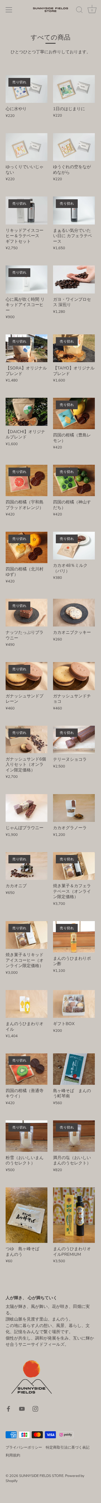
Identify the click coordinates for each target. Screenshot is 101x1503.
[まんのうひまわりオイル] (26, 1004)
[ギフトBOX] (74, 1004)
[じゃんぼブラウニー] (26, 808)
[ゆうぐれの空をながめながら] (74, 147)
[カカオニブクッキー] (74, 612)
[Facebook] (8, 1408)
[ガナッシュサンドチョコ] (74, 676)
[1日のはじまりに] (74, 89)
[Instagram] (35, 1408)
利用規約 (13, 1455)
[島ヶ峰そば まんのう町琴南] (74, 1069)
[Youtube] (22, 1408)
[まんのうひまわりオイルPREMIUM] (74, 1215)
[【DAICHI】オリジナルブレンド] (26, 412)
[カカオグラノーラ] (74, 808)
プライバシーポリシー (24, 1447)
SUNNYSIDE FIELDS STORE (41, 1475)
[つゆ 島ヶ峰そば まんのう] (26, 1215)
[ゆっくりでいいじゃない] (26, 147)
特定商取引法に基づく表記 (67, 1447)
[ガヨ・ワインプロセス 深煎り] (74, 279)
